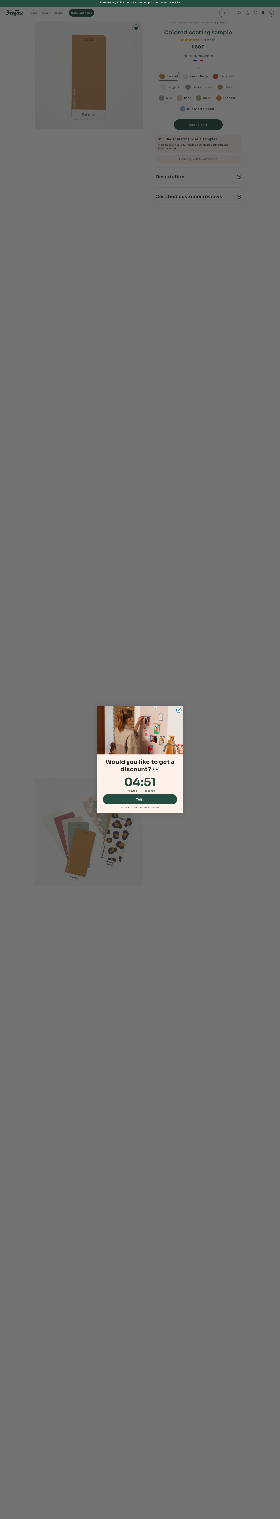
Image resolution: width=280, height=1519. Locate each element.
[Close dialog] (178, 710)
